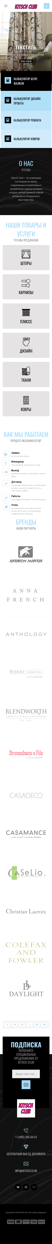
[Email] (34, 1187)
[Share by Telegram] (37, 1024)
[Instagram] (26, 1187)
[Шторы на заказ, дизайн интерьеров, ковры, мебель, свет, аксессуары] (26, 6)
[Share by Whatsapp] (29, 1024)
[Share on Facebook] (7, 1024)
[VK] (18, 1187)
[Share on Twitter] (15, 1024)
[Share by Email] (44, 1024)
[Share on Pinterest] (22, 1024)
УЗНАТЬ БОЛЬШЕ (26, 61)
